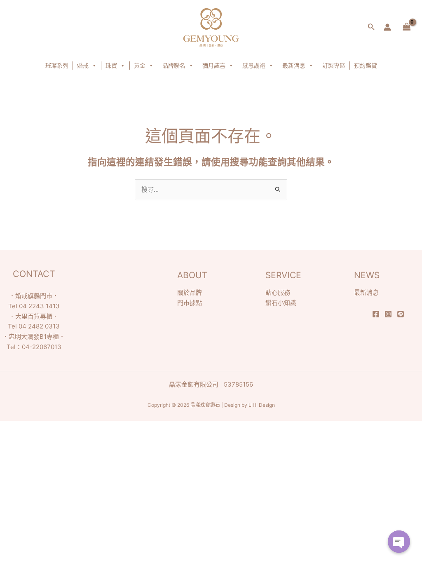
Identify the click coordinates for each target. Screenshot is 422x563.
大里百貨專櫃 (33, 316)
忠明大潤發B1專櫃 (34, 336)
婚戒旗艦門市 (33, 296)
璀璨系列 (56, 65)
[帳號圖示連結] (387, 27)
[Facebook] (376, 314)
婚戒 (83, 65)
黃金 (139, 65)
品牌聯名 (173, 65)
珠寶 (111, 65)
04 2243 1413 (39, 306)
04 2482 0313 (39, 326)
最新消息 (293, 65)
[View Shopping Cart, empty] (406, 27)
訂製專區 (333, 65)
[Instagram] (388, 314)
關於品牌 (189, 292)
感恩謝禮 (253, 65)
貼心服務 (277, 292)
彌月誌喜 (213, 65)
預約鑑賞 (365, 65)
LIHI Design (262, 405)
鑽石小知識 (280, 303)
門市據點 (189, 303)
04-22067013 (41, 347)
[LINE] (400, 314)
